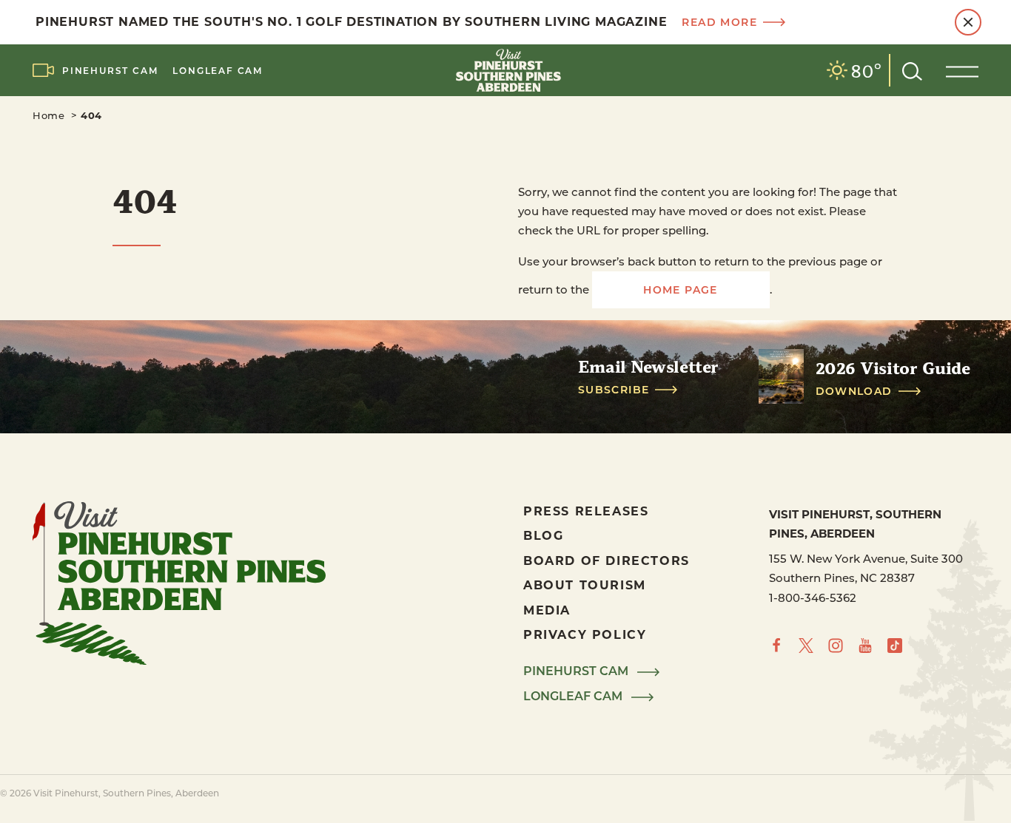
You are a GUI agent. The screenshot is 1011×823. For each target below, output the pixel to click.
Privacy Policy (584, 634)
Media (547, 609)
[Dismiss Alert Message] (968, 22)
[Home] (505, 70)
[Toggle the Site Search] (912, 70)
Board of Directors (606, 560)
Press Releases (585, 510)
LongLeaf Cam (217, 70)
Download (854, 391)
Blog (543, 535)
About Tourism (584, 584)
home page (680, 289)
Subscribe (614, 390)
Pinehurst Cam (110, 70)
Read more (719, 22)
